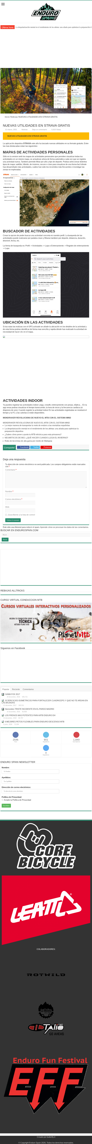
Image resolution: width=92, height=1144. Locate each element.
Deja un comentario (39, 129)
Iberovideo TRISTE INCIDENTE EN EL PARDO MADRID (29, 709)
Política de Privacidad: (12, 797)
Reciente (16, 689)
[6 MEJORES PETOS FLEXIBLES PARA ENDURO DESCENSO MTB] (3, 722)
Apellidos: (6, 777)
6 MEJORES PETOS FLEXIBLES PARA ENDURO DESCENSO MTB (34, 722)
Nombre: (6, 768)
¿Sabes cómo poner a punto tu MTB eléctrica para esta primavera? (41, 27)
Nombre (9, 491)
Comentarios (28, 689)
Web (7, 507)
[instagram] (53, 1140)
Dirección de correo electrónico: (16, 787)
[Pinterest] (46, 1140)
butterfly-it (51, 1137)
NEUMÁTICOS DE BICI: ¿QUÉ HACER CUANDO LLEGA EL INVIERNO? (36, 438)
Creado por (42, 1137)
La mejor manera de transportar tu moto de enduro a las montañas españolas (37, 425)
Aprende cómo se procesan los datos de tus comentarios (64, 527)
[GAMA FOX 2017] (3, 694)
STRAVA (27, 143)
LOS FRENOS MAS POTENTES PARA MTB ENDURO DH (30, 715)
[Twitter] (44, 1140)
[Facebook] (41, 1140)
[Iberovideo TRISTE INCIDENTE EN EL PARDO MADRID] (3, 709)
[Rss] (39, 1140)
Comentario (10, 470)
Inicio (6, 117)
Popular (5, 689)
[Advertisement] (46, 50)
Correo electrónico (13, 499)
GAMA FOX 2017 (12, 694)
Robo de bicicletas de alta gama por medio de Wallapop (28, 441)
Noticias (14, 117)
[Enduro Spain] (46, 11)
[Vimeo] (51, 1140)
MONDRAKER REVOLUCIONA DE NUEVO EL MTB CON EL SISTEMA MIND (37, 418)
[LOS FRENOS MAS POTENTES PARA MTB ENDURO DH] (3, 715)
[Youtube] (48, 1140)
